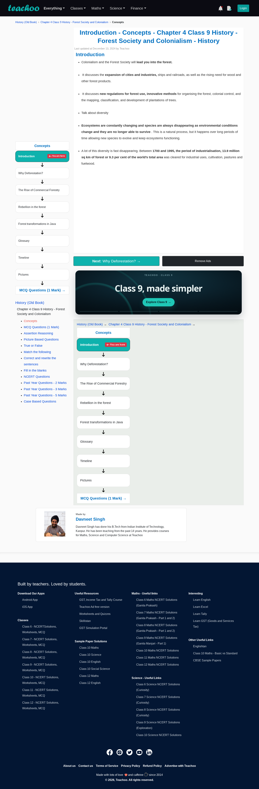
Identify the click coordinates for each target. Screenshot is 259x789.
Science (116, 8)
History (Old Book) (26, 22)
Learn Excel (200, 606)
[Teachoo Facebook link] (110, 752)
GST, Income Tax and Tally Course (100, 599)
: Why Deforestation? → (116, 261)
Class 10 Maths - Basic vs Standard (215, 653)
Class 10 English (90, 661)
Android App (30, 599)
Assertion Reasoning (38, 333)
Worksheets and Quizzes (94, 613)
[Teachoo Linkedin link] (149, 752)
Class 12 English (90, 682)
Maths (96, 8)
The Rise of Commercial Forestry (39, 190)
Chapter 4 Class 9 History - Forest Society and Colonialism (74, 22)
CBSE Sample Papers (207, 660)
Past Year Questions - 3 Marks (45, 389)
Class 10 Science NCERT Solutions (158, 735)
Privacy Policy (130, 765)
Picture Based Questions (41, 339)
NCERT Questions (37, 376)
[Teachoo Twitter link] (129, 752)
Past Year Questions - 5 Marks (45, 395)
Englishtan (199, 646)
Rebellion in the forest (32, 206)
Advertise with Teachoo (180, 765)
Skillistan (85, 620)
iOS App (27, 606)
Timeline (23, 257)
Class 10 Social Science (94, 668)
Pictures (23, 274)
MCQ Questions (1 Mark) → (42, 290)
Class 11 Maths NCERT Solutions (157, 657)
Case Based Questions (40, 401)
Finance (137, 8)
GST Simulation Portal (93, 627)
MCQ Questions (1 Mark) (41, 327)
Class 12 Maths (89, 675)
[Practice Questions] (229, 8)
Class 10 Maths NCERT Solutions (157, 650)
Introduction (41, 156)
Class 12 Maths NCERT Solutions (157, 664)
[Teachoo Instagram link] (120, 752)
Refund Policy (152, 765)
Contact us (85, 765)
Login (243, 8)
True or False (33, 345)
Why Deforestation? (30, 173)
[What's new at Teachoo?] (220, 8)
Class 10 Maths (89, 647)
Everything (53, 8)
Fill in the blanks (35, 370)
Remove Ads (203, 261)
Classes (76, 8)
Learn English (202, 599)
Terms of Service (107, 765)
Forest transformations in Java (37, 223)
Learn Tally (200, 613)
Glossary (23, 240)
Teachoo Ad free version (94, 606)
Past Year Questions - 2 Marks (45, 383)
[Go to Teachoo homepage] (23, 8)
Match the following (37, 352)
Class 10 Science (90, 654)
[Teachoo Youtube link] (139, 752)
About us (69, 765)
